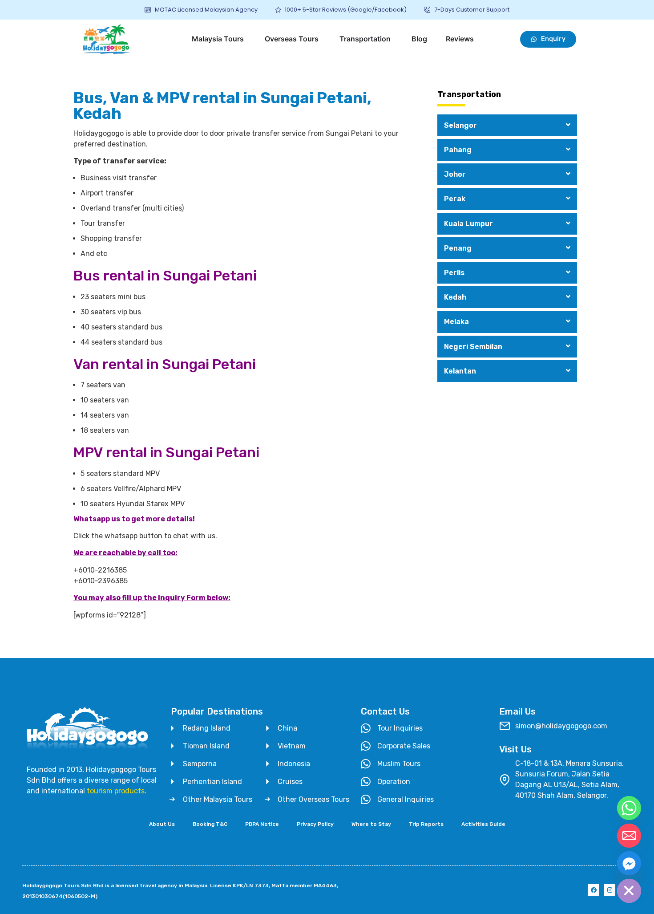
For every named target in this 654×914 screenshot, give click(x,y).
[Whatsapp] (629, 808)
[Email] (629, 836)
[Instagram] (609, 890)
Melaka (456, 321)
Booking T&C (210, 824)
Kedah (455, 297)
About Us (162, 824)
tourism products (116, 791)
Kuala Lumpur (468, 223)
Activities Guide (483, 824)
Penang (458, 248)
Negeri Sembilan (473, 346)
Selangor (460, 125)
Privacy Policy (315, 824)
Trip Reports (426, 824)
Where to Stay (371, 824)
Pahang (458, 150)
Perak (454, 199)
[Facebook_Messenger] (629, 863)
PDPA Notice (262, 824)
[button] (507, 125)
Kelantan (460, 371)
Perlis (454, 272)
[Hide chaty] (629, 891)
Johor (455, 174)
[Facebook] (593, 890)
